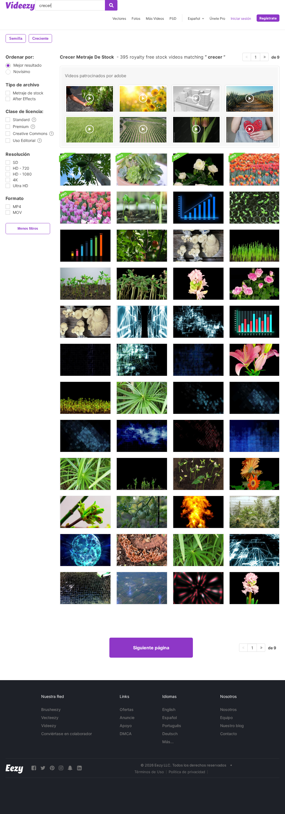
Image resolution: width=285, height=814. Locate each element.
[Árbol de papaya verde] (85, 169)
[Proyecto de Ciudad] (196, 99)
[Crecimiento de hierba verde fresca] (254, 245)
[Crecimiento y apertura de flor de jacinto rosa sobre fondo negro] (254, 588)
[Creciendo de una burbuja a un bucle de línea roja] (198, 588)
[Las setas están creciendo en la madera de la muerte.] (141, 550)
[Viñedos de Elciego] (143, 130)
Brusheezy (51, 709)
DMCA (126, 733)
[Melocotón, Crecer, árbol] (141, 245)
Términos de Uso (149, 772)
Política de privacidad (187, 772)
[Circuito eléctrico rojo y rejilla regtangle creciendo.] (198, 436)
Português (171, 725)
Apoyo (126, 725)
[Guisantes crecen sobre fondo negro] (141, 474)
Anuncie (127, 717)
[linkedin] (79, 768)
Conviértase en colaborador (66, 733)
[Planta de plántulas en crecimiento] (85, 283)
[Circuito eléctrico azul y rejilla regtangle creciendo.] (198, 398)
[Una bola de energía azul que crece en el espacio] (85, 550)
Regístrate (268, 18)
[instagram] (61, 768)
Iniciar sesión (241, 18)
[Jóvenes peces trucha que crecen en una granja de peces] (85, 588)
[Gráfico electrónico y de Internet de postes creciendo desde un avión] (141, 588)
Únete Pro (217, 18)
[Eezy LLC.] (14, 768)
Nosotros (228, 709)
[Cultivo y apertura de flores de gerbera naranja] (254, 474)
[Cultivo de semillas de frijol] (254, 207)
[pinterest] (52, 768)
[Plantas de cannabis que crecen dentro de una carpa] (254, 512)
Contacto (228, 733)
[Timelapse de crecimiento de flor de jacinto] (198, 283)
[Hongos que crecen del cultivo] (85, 321)
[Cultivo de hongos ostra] (198, 245)
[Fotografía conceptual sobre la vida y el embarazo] (249, 130)
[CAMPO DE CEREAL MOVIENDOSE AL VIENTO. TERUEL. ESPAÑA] (89, 130)
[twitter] (42, 768)
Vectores (119, 18)
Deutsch (170, 733)
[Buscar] (111, 5)
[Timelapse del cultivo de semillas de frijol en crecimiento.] (141, 207)
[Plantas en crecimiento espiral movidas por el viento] (198, 550)
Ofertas (127, 709)
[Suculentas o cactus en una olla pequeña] (141, 169)
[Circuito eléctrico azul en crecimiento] (141, 321)
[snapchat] (70, 768)
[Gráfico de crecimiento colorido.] (85, 245)
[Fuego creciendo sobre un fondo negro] (198, 512)
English (168, 709)
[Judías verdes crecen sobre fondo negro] (198, 474)
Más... (168, 741)
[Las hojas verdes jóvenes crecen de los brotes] (85, 512)
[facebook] (33, 768)
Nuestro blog (232, 725)
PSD (172, 18)
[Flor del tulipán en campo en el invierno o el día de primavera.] (254, 169)
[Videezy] (20, 6)
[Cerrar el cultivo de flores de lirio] (254, 360)
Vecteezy (49, 717)
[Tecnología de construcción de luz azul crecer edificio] (254, 436)
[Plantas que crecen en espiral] (85, 474)
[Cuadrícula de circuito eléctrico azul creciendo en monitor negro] (254, 550)
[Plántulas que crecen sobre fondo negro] (85, 398)
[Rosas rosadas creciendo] (254, 283)
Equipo (226, 717)
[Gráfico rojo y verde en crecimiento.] (254, 321)
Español (169, 717)
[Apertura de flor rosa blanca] (198, 169)
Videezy (48, 725)
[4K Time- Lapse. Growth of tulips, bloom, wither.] (196, 130)
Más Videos (155, 18)
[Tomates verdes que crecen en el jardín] (141, 512)
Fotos (136, 18)
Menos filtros (28, 229)
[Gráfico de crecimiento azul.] (198, 207)
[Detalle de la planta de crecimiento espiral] (141, 398)
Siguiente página (151, 647)
